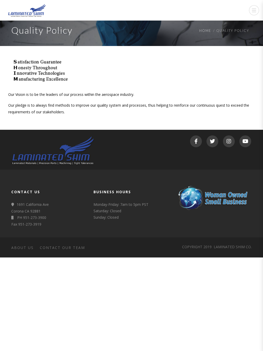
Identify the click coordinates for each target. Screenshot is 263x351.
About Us (22, 247)
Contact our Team (62, 247)
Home (205, 31)
